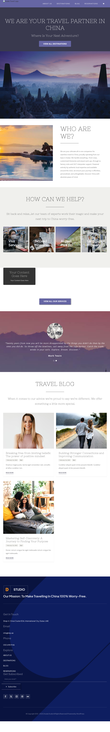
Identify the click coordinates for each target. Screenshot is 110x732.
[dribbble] (22, 696)
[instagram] (16, 696)
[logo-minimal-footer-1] (15, 586)
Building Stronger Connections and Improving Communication (81, 455)
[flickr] (28, 696)
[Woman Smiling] (28, 413)
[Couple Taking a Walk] (81, 413)
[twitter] (11, 696)
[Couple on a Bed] (28, 482)
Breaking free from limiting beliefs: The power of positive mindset (28, 455)
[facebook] (5, 696)
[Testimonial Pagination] (53, 360)
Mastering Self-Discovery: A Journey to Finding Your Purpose (27, 540)
